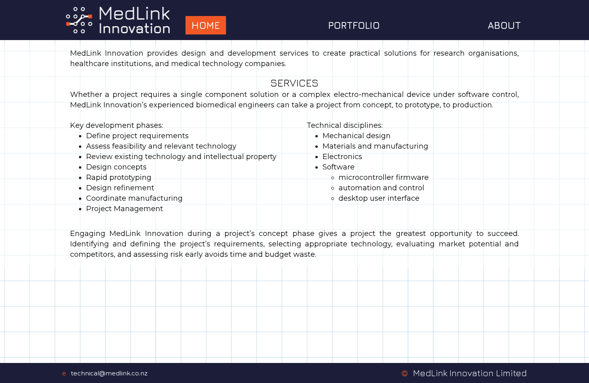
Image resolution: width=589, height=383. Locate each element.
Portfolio (354, 25)
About (504, 25)
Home (206, 25)
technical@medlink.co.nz (109, 373)
